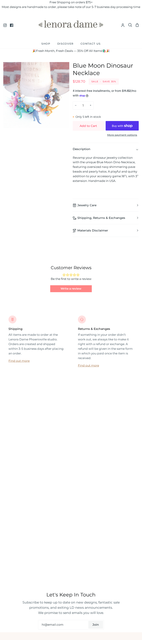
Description (81, 149)
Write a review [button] (71, 288)
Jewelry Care (86, 205)
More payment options (122, 135)
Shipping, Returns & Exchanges (101, 218)
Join (95, 624)
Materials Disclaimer (92, 230)
